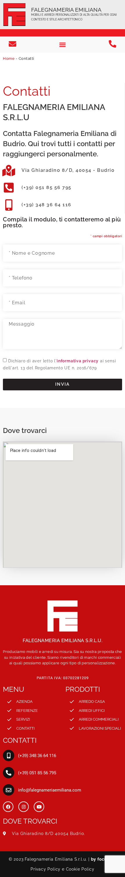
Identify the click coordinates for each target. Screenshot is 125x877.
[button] (62, 44)
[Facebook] (8, 806)
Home (9, 58)
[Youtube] (39, 806)
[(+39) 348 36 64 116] (8, 755)
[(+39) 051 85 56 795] (8, 772)
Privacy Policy (45, 869)
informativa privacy (78, 360)
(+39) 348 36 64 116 (47, 204)
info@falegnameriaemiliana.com (49, 790)
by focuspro (104, 859)
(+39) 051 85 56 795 (47, 187)
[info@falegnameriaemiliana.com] (8, 790)
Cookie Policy (80, 869)
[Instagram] (23, 806)
